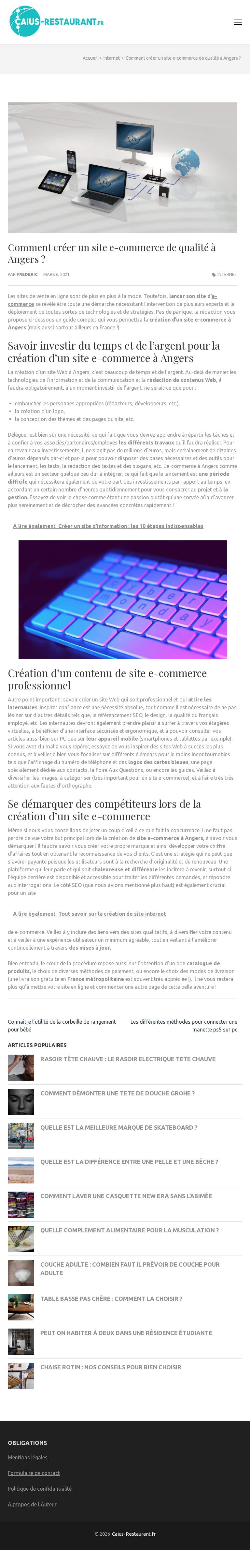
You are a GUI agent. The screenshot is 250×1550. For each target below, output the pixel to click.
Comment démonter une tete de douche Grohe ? (117, 1093)
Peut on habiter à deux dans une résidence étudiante (126, 1333)
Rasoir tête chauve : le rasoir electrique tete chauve (128, 1059)
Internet (227, 274)
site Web (109, 699)
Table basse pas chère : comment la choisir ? (111, 1298)
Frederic (27, 274)
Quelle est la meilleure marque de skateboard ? (118, 1127)
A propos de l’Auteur (32, 1504)
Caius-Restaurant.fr (134, 1534)
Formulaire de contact (34, 1473)
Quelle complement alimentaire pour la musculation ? (129, 1230)
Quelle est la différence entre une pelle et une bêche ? (129, 1161)
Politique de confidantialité (40, 1489)
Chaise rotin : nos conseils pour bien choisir (110, 1367)
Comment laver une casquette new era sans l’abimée (126, 1196)
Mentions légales (28, 1457)
